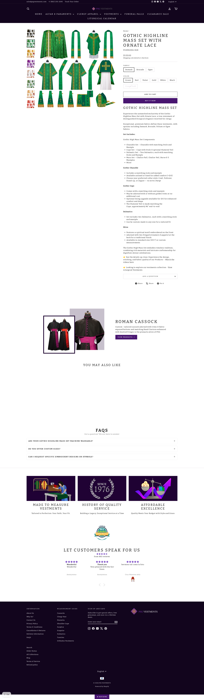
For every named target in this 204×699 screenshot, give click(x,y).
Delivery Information (35, 634)
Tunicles (60, 637)
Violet (145, 80)
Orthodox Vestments (65, 641)
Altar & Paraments (58, 14)
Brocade (140, 70)
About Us (30, 613)
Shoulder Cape (63, 624)
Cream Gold (130, 86)
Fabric (126, 65)
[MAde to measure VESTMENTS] (51, 488)
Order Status (32, 651)
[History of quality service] (102, 488)
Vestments (112, 14)
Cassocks (61, 613)
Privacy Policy (32, 624)
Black (172, 80)
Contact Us (31, 620)
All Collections (32, 654)
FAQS (29, 637)
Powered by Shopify (102, 686)
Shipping (126, 58)
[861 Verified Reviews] (102, 541)
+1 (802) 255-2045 (56, 2)
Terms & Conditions (34, 627)
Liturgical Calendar (102, 18)
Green (128, 80)
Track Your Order (72, 2)
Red (136, 80)
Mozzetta (61, 620)
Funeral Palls (134, 14)
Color (126, 76)
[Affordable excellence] (153, 488)
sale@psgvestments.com (36, 2)
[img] (102, 554)
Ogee (150, 70)
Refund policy (32, 665)
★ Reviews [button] (102, 697)
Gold (154, 80)
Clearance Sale (158, 14)
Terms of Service (33, 661)
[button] (100, 584)
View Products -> (126, 337)
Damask (128, 70)
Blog (28, 658)
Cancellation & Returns (36, 630)
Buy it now (150, 100)
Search (29, 647)
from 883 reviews (102, 556)
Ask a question (150, 276)
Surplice (60, 627)
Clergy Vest (61, 617)
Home (38, 14)
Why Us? (30, 617)
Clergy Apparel (88, 14)
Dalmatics (61, 634)
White (163, 80)
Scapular (60, 630)
